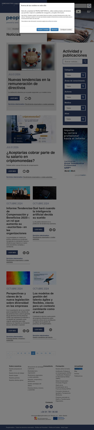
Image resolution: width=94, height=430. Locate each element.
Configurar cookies (65, 29)
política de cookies (52, 21)
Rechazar (54, 29)
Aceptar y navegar (43, 29)
